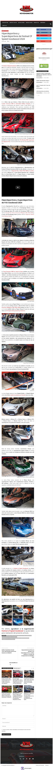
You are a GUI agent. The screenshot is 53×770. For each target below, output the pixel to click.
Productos (36, 22)
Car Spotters (5, 22)
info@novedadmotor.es (29, 756)
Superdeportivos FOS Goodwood (8, 639)
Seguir (48, 32)
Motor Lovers (21, 22)
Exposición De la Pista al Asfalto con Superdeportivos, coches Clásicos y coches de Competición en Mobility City (27, 653)
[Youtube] (32, 758)
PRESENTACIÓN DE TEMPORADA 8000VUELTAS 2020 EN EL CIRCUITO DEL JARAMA (43, 75)
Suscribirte (47, 41)
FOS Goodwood (14, 636)
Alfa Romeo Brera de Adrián (42, 91)
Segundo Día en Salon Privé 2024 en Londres (23, 170)
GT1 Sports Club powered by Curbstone (15, 310)
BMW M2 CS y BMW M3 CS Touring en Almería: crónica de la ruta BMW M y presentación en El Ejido (29, 696)
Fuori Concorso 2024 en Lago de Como (13, 271)
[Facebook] (20, 758)
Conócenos (42, 22)
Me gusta (48, 29)
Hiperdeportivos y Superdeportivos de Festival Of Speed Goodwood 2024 (15, 638)
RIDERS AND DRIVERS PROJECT (42, 80)
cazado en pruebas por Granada (17, 395)
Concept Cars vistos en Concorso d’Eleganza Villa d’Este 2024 (19, 212)
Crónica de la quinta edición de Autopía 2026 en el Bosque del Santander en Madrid (6, 695)
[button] (50, 24)
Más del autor (17, 668)
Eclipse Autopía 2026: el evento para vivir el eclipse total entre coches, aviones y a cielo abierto (6, 681)
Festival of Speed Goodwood (10, 65)
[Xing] (10, 664)
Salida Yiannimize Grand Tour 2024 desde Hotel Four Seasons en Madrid (9, 651)
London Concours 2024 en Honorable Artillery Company (16, 103)
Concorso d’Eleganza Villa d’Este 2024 (11, 307)
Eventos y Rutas (13, 22)
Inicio (2, 28)
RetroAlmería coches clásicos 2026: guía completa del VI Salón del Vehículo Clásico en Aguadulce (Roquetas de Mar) (17, 696)
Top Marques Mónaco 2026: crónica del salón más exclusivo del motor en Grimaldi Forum (29, 681)
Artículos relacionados (7, 668)
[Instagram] (23, 758)
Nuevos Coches (29, 22)
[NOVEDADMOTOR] (26, 10)
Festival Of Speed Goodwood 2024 (25, 635)
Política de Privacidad (40, 765)
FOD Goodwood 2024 (6, 636)
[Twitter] (29, 758)
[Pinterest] (26, 758)
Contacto (47, 765)
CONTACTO (4, 25)
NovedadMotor (13, 662)
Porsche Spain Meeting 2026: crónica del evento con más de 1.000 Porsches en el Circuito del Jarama (18, 681)
